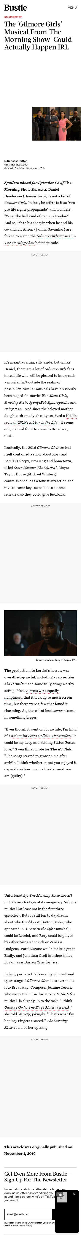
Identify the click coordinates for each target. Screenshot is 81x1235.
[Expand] (59, 1194)
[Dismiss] (74, 1194)
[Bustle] (15, 7)
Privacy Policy (24, 1225)
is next (36, 1007)
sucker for (41, 735)
